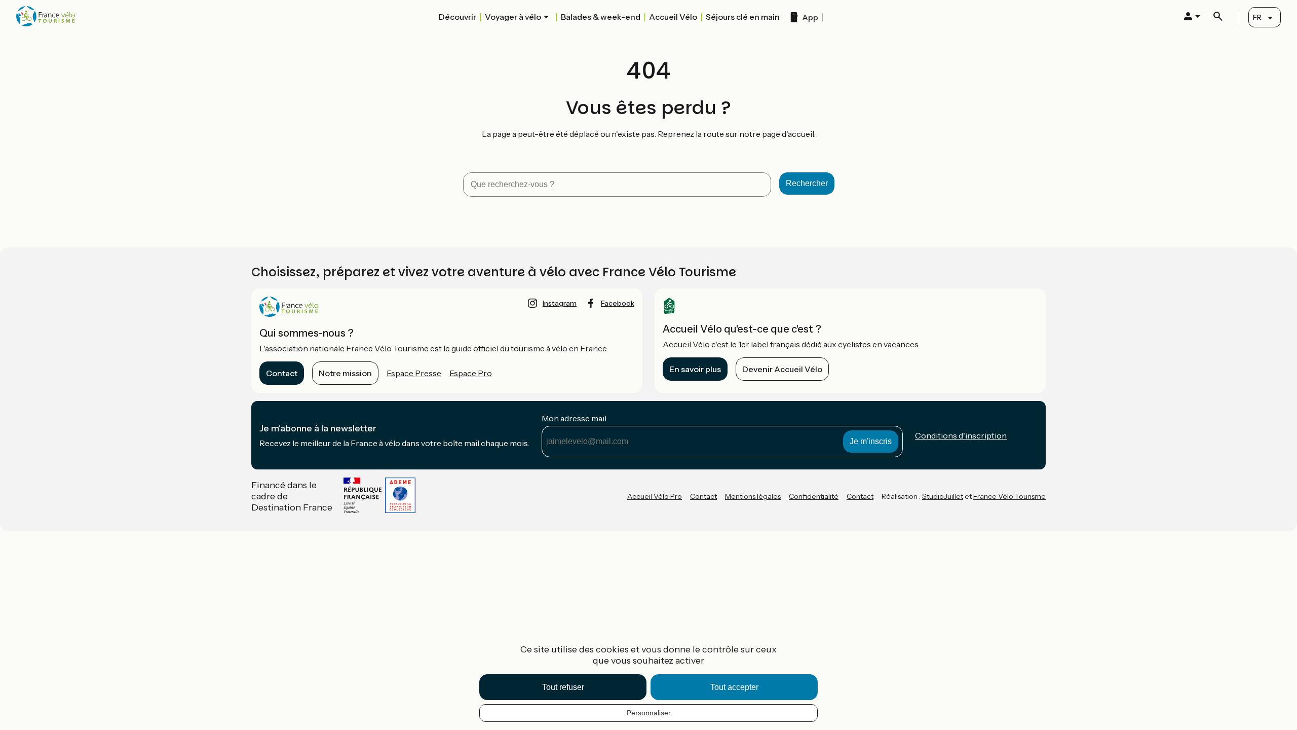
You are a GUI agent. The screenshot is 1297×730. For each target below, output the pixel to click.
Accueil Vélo (673, 17)
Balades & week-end (600, 17)
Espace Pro (470, 373)
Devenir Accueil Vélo (782, 369)
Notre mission (345, 373)
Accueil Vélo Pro (654, 496)
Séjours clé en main (743, 17)
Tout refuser (563, 687)
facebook (617, 303)
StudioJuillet (942, 496)
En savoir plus (695, 369)
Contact (281, 373)
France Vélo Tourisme (1009, 496)
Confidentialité (813, 496)
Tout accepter (734, 687)
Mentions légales (753, 496)
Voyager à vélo (513, 17)
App (810, 17)
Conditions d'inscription (961, 435)
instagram (560, 303)
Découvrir (457, 17)
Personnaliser (649, 713)
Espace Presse (414, 373)
